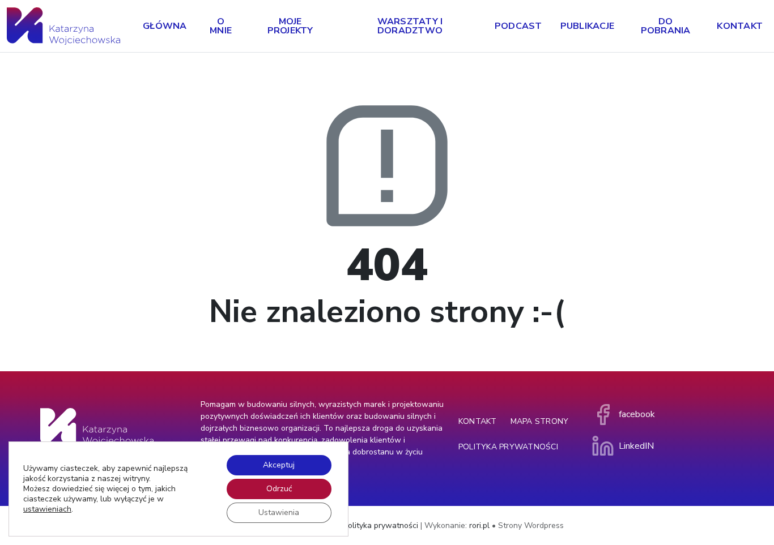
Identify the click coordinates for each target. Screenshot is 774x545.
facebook (637, 414)
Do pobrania (666, 26)
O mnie (221, 26)
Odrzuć (279, 488)
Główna (165, 26)
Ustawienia (278, 512)
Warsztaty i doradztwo (410, 26)
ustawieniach (47, 509)
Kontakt (740, 26)
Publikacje (587, 26)
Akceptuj (279, 465)
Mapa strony (540, 421)
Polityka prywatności (508, 446)
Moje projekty (290, 26)
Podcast (518, 26)
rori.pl (479, 525)
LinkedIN (636, 446)
